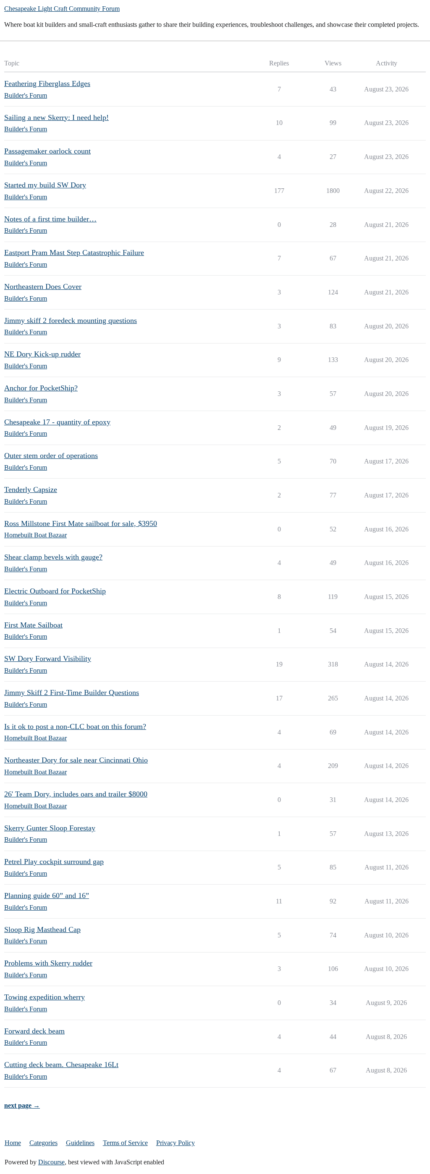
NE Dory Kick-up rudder (42, 354)
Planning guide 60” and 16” (46, 895)
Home (13, 1142)
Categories (43, 1142)
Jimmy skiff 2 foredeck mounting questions (70, 320)
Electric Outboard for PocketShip (55, 591)
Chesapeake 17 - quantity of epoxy (57, 422)
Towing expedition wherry (44, 997)
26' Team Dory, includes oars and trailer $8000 (75, 794)
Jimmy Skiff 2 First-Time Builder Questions (71, 692)
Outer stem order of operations (51, 455)
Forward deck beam (34, 1031)
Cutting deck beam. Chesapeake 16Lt (61, 1064)
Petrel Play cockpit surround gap (54, 861)
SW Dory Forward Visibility (47, 658)
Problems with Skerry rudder (48, 963)
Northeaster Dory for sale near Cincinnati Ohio (76, 760)
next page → (22, 1105)
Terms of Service (125, 1142)
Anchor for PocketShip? (41, 388)
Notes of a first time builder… (50, 219)
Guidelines (80, 1142)
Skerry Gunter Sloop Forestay (49, 828)
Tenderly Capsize (30, 489)
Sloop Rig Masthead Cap (42, 929)
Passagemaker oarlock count (47, 151)
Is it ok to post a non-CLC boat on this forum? (75, 726)
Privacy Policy (175, 1142)
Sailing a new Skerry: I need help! (56, 117)
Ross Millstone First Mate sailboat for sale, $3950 (80, 523)
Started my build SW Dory (45, 185)
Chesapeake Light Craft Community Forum (62, 8)
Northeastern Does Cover (42, 286)
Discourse (51, 1162)
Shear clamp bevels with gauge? (53, 557)
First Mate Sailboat (33, 625)
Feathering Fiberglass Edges (47, 83)
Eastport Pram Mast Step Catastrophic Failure (74, 252)
